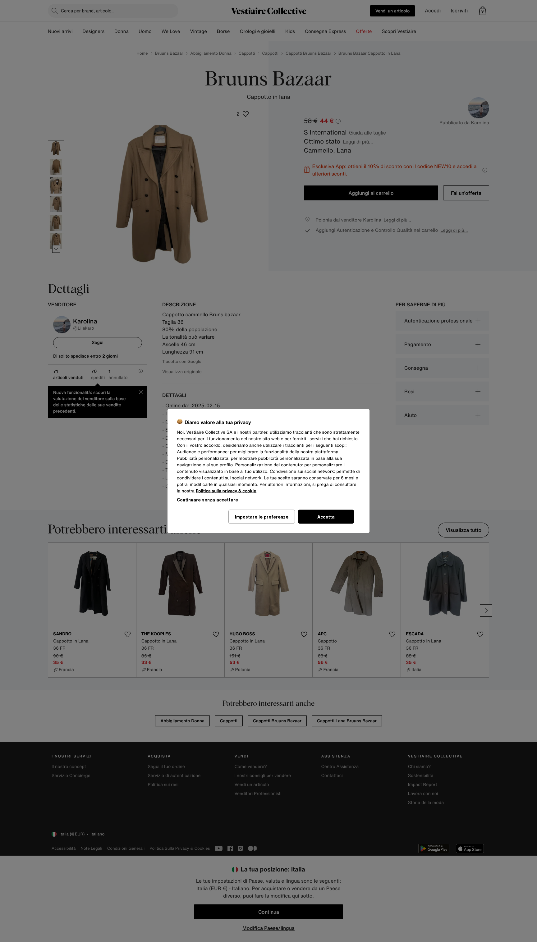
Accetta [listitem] (326, 517)
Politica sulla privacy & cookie (226, 491)
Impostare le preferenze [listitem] (261, 517)
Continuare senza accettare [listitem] (207, 499)
